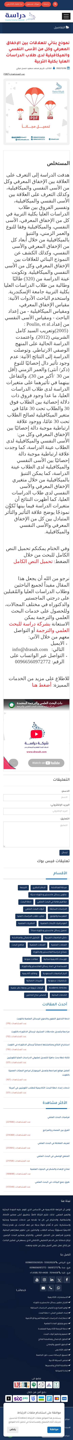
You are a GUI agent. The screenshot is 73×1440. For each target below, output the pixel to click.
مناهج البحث (18, 945)
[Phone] (50, 1287)
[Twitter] (59, 1279)
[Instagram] (44, 1279)
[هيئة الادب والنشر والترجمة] (22, 1385)
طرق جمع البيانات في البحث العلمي (52, 1182)
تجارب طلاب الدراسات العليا (30, 916)
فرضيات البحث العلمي (59, 1117)
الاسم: (65, 791)
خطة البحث (25, 902)
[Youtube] (36, 1279)
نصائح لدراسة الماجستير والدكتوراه (50, 952)
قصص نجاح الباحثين (36, 995)
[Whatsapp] (58, 1287)
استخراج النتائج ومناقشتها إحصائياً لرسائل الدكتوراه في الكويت (38, 1045)
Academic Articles (58, 988)
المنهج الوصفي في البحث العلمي (53, 1156)
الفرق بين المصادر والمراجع (56, 1130)
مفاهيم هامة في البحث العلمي (52, 902)
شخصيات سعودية (57, 981)
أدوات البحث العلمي (34, 909)
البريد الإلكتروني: (60, 805)
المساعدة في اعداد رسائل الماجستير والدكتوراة (44, 966)
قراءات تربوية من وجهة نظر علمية (27, 988)
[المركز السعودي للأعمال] (49, 1385)
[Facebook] (66, 1279)
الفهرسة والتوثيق (58, 916)
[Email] (43, 1287)
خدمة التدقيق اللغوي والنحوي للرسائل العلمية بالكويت (43, 1019)
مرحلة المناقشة (59, 888)
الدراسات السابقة (58, 909)
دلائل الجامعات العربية (56, 938)
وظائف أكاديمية (29, 974)
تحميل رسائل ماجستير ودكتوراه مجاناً (49, 931)
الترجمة (23, 888)
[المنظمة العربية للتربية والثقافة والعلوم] (34, 1385)
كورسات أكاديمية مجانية (55, 959)
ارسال (64, 853)
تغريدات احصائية (34, 981)
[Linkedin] (51, 1279)
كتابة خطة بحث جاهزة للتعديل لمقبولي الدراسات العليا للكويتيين (38, 1058)
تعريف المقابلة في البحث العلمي (54, 1143)
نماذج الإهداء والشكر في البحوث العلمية (50, 1169)
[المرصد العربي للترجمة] (41, 1385)
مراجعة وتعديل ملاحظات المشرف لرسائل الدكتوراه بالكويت (40, 1032)
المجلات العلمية (59, 945)
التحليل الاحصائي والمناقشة (25, 938)
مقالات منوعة (31, 959)
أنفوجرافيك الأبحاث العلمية (53, 923)
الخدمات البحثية (59, 995)
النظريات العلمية (26, 923)
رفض (13, 1429)
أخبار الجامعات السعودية (55, 974)
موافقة (54, 1429)
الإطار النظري (39, 888)
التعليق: (65, 819)
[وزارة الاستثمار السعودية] (56, 1385)
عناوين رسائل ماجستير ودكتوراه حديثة (48, 895)
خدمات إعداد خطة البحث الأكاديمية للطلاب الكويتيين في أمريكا (39, 1088)
